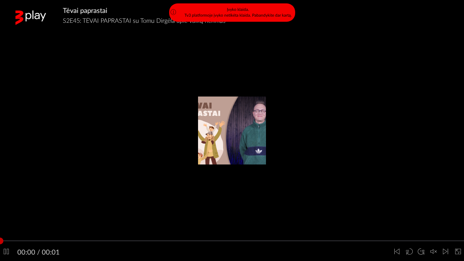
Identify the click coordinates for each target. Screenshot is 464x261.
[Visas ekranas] (457, 251)
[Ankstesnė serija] (396, 251)
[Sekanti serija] (445, 251)
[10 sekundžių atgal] (409, 251)
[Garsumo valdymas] (433, 251)
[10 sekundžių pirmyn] (421, 251)
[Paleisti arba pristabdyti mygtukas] (6, 251)
